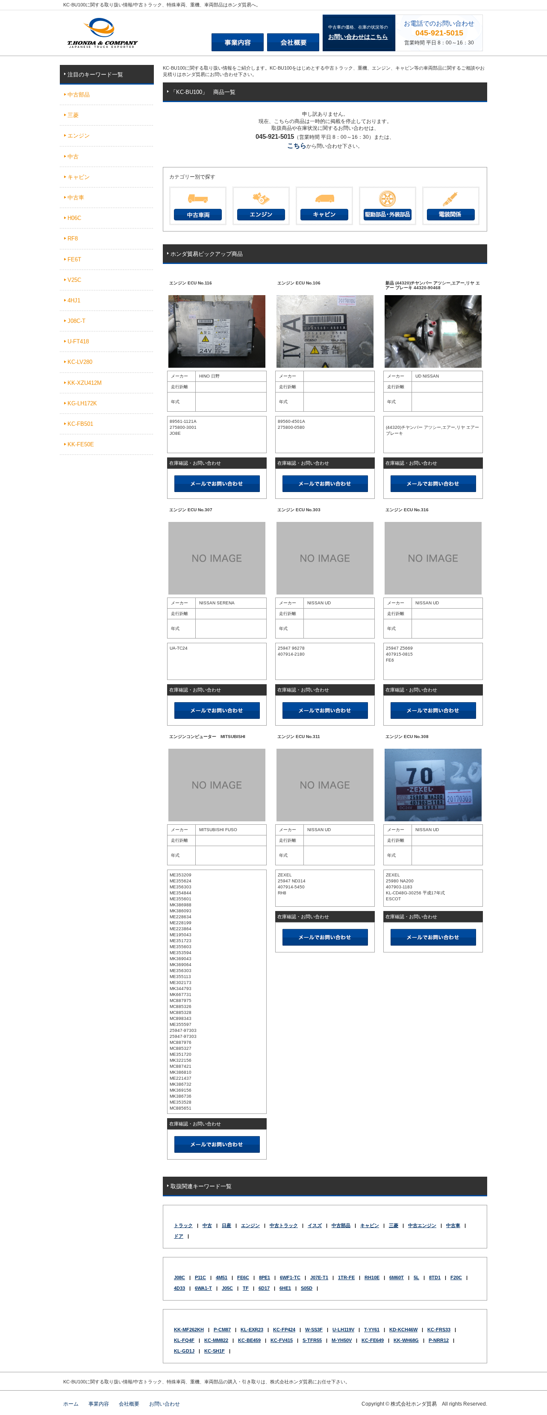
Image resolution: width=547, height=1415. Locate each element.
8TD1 (435, 1277)
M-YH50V (342, 1340)
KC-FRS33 (438, 1329)
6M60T (396, 1277)
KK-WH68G (406, 1340)
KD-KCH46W (403, 1329)
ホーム (71, 1404)
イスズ (315, 1225)
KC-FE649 (373, 1340)
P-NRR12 (439, 1340)
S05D (306, 1288)
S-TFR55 (312, 1340)
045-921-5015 (439, 33)
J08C (179, 1277)
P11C (200, 1277)
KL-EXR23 (252, 1329)
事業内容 (98, 1404)
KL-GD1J (184, 1350)
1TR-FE (346, 1277)
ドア (178, 1236)
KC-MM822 (216, 1340)
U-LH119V (343, 1329)
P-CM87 (222, 1329)
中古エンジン (422, 1225)
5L (416, 1277)
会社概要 (129, 1404)
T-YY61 (371, 1329)
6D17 (264, 1288)
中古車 (453, 1225)
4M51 (221, 1277)
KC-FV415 (282, 1340)
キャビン (369, 1225)
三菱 (393, 1225)
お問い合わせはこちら (358, 36)
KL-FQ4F (184, 1340)
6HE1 (285, 1288)
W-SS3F (314, 1329)
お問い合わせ (164, 1404)
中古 (207, 1225)
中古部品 (341, 1225)
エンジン (250, 1225)
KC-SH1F (214, 1350)
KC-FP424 (284, 1329)
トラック (183, 1225)
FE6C (243, 1277)
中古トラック (284, 1225)
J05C (227, 1288)
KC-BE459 (249, 1340)
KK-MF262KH (189, 1329)
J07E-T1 (319, 1277)
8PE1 (264, 1277)
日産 (226, 1225)
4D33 (179, 1288)
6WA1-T (203, 1288)
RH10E (372, 1277)
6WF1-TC (290, 1277)
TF (246, 1288)
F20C (456, 1277)
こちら (296, 145)
